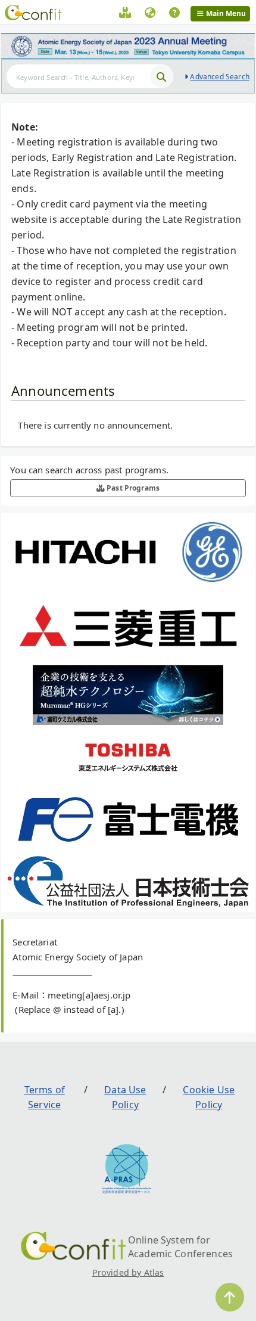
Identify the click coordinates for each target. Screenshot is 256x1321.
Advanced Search (219, 77)
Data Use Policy (125, 1097)
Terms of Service (44, 1097)
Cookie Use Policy (209, 1097)
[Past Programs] (125, 14)
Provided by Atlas (128, 1272)
